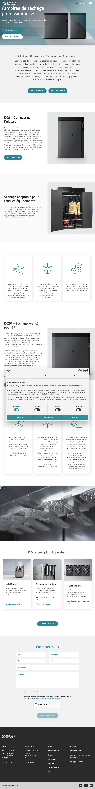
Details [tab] (47, 376)
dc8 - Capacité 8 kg (37, 91)
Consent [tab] (19, 376)
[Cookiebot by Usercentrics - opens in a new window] (80, 370)
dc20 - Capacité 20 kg (58, 91)
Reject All (20, 417)
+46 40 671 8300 (7, 762)
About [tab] (75, 376)
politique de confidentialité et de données (47, 698)
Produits (24, 49)
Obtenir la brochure (12, 37)
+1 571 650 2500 (29, 762)
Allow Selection (47, 417)
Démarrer (18, 49)
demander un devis (12, 31)
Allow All (75, 417)
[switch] (37, 409)
